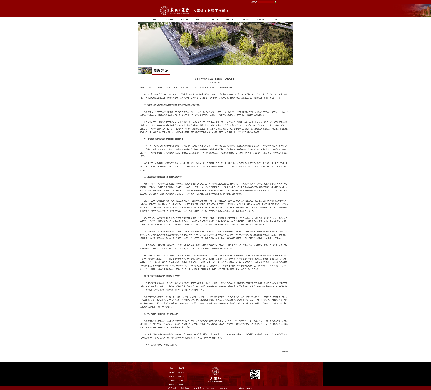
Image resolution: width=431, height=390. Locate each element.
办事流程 (245, 19)
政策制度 (214, 19)
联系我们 (172, 384)
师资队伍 (199, 19)
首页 (154, 19)
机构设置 (169, 19)
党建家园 (275, 19)
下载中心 (260, 19)
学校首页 (254, 2)
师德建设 (229, 19)
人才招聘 (184, 19)
